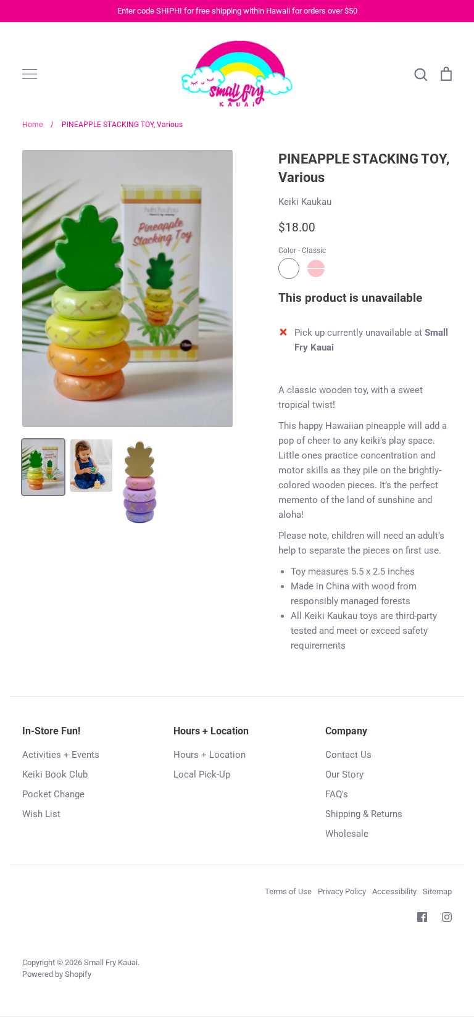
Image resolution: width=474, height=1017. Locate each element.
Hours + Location (209, 754)
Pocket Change (53, 794)
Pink (316, 268)
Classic (288, 268)
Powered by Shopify (56, 974)
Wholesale (346, 833)
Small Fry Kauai (111, 962)
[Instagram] (446, 917)
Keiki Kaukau (304, 201)
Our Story (344, 774)
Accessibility (394, 891)
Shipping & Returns (363, 814)
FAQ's (336, 794)
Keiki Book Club (55, 774)
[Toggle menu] (29, 74)
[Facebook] (422, 917)
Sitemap (437, 891)
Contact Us (348, 754)
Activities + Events (60, 754)
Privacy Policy (342, 891)
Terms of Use (288, 891)
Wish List (41, 814)
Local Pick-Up (201, 774)
